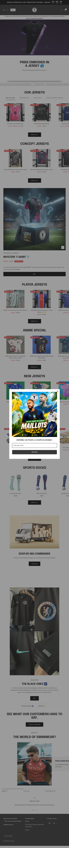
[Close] (58, 391)
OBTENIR (34, 452)
